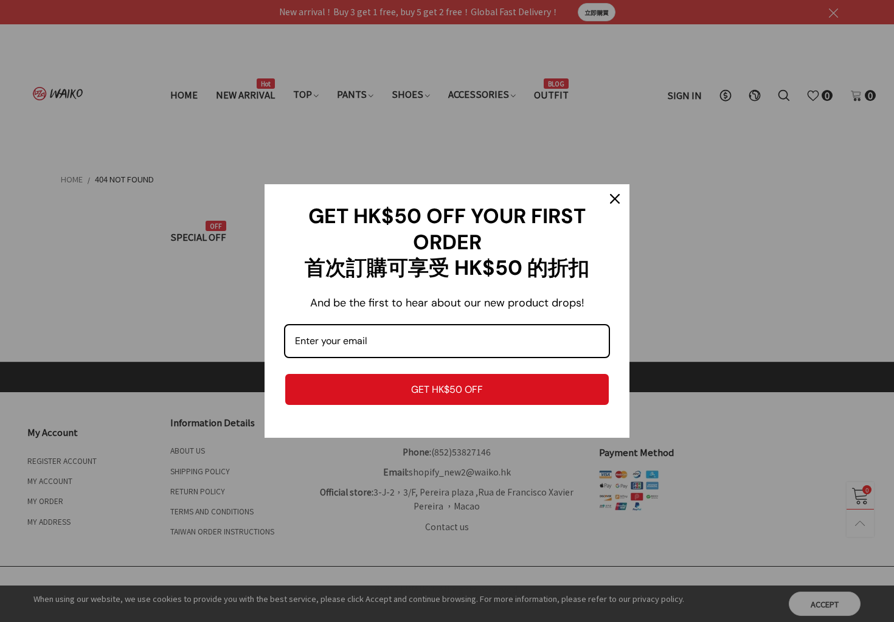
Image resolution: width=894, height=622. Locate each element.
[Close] (614, 198)
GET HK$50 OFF (447, 389)
